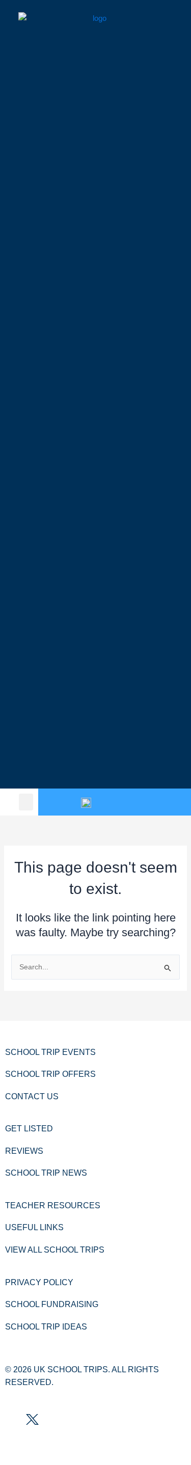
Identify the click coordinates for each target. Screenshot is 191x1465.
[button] (26, 802)
